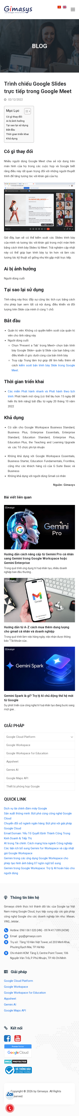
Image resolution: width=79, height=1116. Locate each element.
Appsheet (12, 761)
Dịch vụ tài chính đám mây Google (25, 808)
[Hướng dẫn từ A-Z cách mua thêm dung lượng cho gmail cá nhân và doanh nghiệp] (39, 600)
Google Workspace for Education (27, 753)
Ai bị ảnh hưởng (15, 120)
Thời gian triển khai (17, 134)
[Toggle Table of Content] (25, 111)
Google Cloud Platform (20, 737)
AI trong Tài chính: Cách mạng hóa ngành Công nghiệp (38, 843)
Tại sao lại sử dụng (17, 125)
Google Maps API (17, 778)
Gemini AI (12, 770)
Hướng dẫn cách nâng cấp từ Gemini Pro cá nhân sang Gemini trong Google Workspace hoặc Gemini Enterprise (39, 558)
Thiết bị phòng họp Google (23, 786)
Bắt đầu (11, 129)
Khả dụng (11, 138)
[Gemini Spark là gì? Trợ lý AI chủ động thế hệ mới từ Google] (39, 668)
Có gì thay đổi (14, 116)
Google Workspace (18, 745)
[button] (73, 9)
